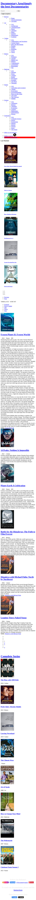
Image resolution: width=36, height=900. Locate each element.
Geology (13, 109)
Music (13, 32)
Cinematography (15, 27)
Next (5, 298)
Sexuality (13, 80)
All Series (14, 21)
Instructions (18, 890)
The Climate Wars (7, 760)
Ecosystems (14, 91)
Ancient (13, 58)
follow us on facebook (10, 132)
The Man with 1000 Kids (10, 680)
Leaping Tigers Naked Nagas (14, 618)
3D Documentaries (16, 20)
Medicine (6, 69)
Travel (13, 52)
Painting (13, 33)
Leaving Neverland (7, 733)
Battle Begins (9, 214)
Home (13, 18)
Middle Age (14, 60)
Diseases (13, 72)
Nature (6, 84)
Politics (13, 47)
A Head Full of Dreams (11, 262)
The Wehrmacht (6, 840)
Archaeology (14, 64)
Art (5, 23)
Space (13, 128)
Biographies (14, 66)
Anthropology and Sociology (19, 41)
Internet (13, 125)
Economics (14, 108)
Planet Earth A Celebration (13, 485)
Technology (7, 115)
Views (6, 309)
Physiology (14, 78)
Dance (13, 29)
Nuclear (13, 126)
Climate (13, 89)
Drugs (13, 74)
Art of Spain (5, 787)
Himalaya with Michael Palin (13, 595)
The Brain (14, 81)
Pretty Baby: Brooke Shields (11, 707)
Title (5, 307)
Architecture (14, 26)
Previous (6, 297)
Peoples (13, 46)
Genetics (13, 75)
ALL (12, 24)
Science (6, 100)
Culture (6, 38)
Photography (14, 35)
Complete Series (10, 656)
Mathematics (14, 111)
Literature (14, 30)
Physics (13, 114)
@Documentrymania (22, 882)
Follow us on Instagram (10, 137)
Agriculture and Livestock (18, 88)
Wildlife (13, 98)
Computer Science (16, 119)
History (6, 54)
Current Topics (15, 43)
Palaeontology (15, 112)
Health (13, 77)
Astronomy (14, 103)
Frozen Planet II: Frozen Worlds (15, 334)
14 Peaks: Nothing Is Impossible (15, 450)
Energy (13, 120)
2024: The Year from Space (12, 166)
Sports (13, 50)
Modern (13, 61)
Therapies (14, 83)
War (12, 67)
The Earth (14, 95)
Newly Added (8, 306)
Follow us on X (8, 136)
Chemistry (14, 106)
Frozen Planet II (9, 428)
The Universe (15, 97)
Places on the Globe (16, 94)
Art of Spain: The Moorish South (13, 286)
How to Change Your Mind (10, 814)
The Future (14, 129)
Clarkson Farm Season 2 (10, 867)
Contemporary (15, 63)
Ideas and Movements (17, 44)
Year (5, 311)
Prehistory (14, 57)
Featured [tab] (6, 304)
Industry (13, 123)
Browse (6, 16)
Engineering (14, 122)
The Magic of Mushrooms (11, 190)
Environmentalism (16, 92)
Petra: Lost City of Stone (11, 238)
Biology (13, 105)
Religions (13, 49)
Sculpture (13, 37)
